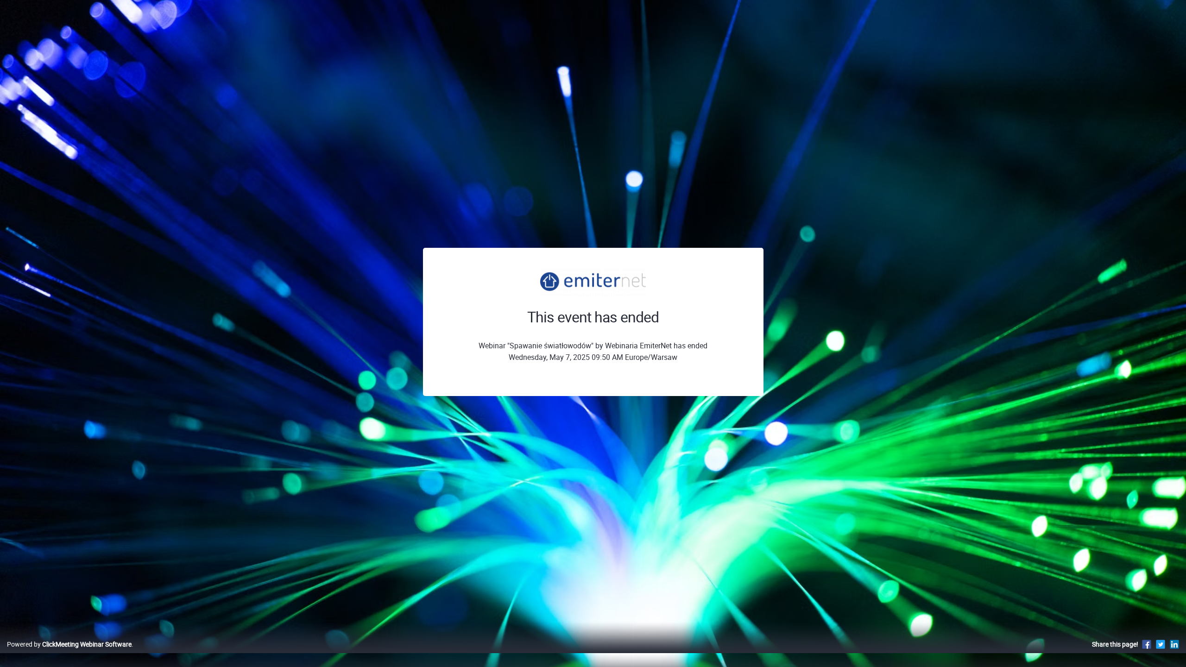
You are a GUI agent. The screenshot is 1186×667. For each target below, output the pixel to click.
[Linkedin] (1174, 644)
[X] (1160, 644)
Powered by (69, 644)
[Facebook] (1146, 644)
